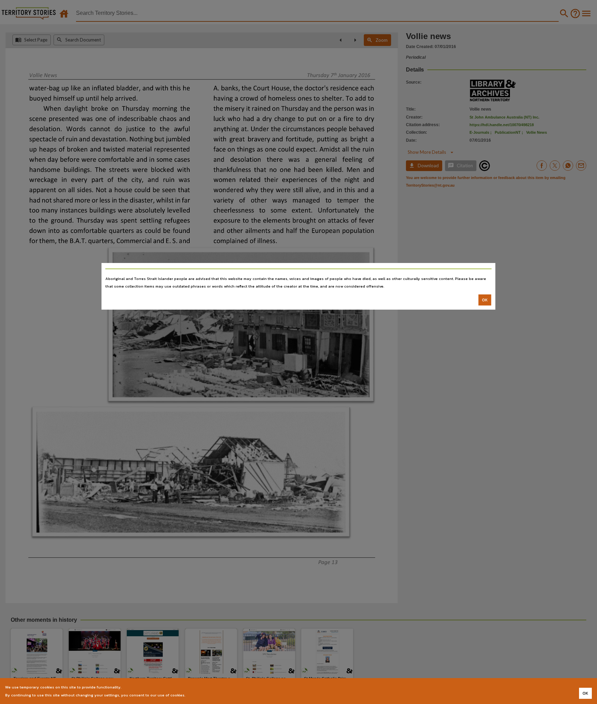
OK (485, 300)
